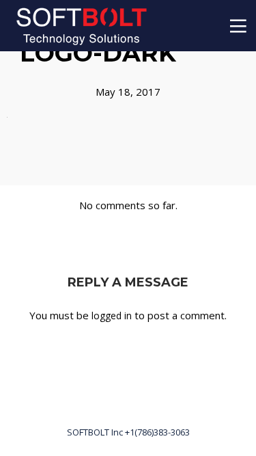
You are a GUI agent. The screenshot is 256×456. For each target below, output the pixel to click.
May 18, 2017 (128, 91)
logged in (111, 315)
